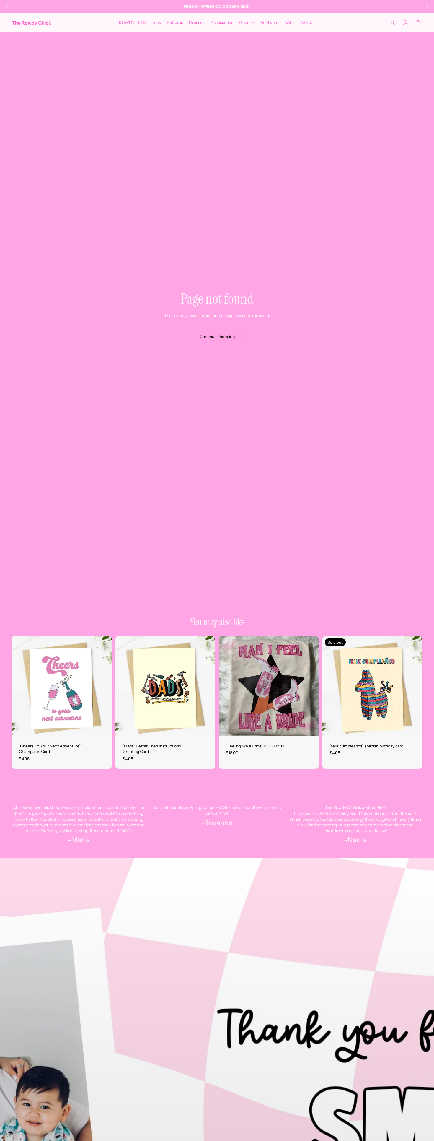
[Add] (102, 727)
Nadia (357, 840)
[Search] (392, 22)
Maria (80, 840)
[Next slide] (427, 6)
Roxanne (218, 822)
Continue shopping (217, 336)
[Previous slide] (6, 6)
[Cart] (418, 22)
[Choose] (309, 727)
